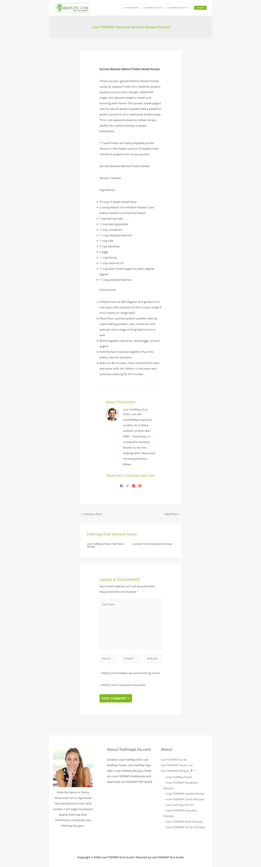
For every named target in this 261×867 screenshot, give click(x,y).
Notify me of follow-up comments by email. (131, 673)
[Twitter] (127, 486)
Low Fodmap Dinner (180, 805)
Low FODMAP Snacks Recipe (185, 793)
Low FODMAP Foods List (153, 8)
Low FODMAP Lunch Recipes (185, 799)
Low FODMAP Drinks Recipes (186, 827)
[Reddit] (139, 486)
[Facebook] (121, 486)
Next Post (173, 514)
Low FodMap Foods (179, 777)
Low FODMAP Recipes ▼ (177, 8)
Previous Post (91, 514)
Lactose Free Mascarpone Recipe (152, 543)
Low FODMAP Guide (131, 8)
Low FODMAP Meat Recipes (185, 821)
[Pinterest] (133, 486)
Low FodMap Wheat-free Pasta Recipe (105, 545)
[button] (188, 8)
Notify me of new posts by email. (124, 685)
